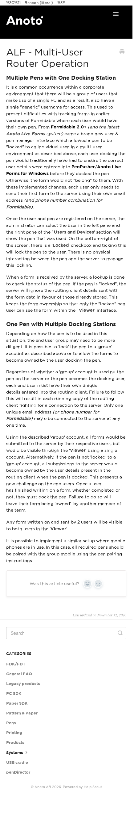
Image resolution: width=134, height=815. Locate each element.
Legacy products (23, 683)
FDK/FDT (15, 664)
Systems (15, 752)
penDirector (18, 772)
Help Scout (93, 787)
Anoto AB (43, 787)
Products (15, 742)
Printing (14, 732)
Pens (11, 723)
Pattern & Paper (22, 713)
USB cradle (17, 762)
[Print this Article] (122, 52)
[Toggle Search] (120, 633)
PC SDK (13, 693)
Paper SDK (16, 703)
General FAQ (19, 674)
